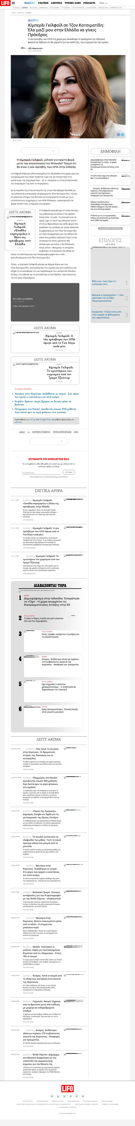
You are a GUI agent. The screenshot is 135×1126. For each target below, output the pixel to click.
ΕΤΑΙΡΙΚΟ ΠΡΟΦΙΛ (90, 1101)
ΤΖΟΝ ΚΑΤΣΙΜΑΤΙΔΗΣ (62, 432)
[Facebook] (118, 134)
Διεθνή (25, 8)
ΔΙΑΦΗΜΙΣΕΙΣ (73, 1101)
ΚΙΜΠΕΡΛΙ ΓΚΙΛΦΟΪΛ (41, 432)
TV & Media (65, 8)
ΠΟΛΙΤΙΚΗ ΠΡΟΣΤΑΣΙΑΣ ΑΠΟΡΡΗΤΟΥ (55, 477)
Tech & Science (78, 8)
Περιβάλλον (103, 8)
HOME (13, 13)
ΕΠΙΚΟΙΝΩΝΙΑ (42, 1101)
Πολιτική (33, 8)
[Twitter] (122, 134)
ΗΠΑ (76, 432)
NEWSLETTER (58, 1101)
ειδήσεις (18, 422)
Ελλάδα (16, 8)
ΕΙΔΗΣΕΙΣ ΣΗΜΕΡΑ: (23, 389)
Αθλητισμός (91, 8)
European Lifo (116, 8)
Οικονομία (43, 8)
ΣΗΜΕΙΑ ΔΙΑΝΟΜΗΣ (110, 1104)
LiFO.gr (32, 419)
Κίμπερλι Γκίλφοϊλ (31, 159)
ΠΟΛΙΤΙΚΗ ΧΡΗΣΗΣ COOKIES (86, 1104)
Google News (45, 419)
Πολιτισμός (54, 8)
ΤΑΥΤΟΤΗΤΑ (27, 1101)
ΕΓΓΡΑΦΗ (69, 472)
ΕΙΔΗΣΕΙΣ (21, 13)
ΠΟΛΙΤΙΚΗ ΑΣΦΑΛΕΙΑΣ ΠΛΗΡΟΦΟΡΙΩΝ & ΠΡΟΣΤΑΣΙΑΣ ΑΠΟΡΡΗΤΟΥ (43, 1104)
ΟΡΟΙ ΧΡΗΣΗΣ (34, 477)
